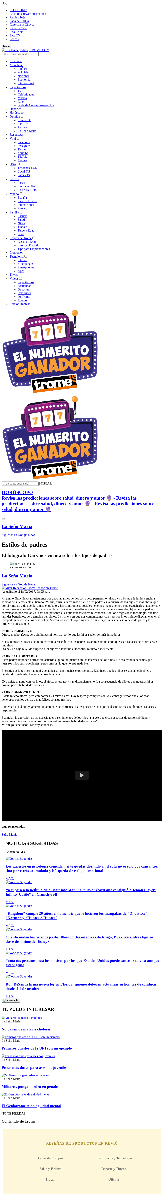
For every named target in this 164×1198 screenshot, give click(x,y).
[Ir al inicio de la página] (11, 1000)
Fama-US (24, 175)
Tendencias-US (27, 168)
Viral (13, 138)
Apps (21, 271)
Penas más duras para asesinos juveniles (34, 1067)
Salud (21, 219)
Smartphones (26, 267)
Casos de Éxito (27, 241)
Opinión (15, 116)
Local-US (24, 171)
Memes (22, 160)
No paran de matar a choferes (26, 1029)
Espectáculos (18, 87)
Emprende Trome (21, 238)
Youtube (23, 153)
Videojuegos (25, 263)
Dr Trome (24, 296)
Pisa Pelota (16, 32)
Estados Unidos (27, 201)
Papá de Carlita (19, 21)
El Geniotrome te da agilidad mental (31, 1106)
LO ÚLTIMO (18, 10)
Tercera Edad (26, 230)
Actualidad (16, 65)
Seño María (9, 834)
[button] (45, 483)
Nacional (23, 76)
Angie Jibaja (17, 17)
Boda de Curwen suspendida (28, 13)
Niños (21, 223)
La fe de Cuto (18, 28)
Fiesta (21, 182)
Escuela (22, 216)
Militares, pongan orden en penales (30, 1086)
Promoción (16, 252)
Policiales (24, 72)
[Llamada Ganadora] (50, 393)
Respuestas (17, 134)
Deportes (15, 109)
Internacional (26, 83)
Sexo (21, 234)
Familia (14, 212)
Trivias (14, 274)
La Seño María (27, 131)
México (22, 208)
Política (22, 68)
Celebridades (26, 94)
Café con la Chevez (22, 24)
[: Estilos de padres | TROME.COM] (25, 50)
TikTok (22, 156)
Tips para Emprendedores (34, 249)
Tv (19, 90)
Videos (14, 278)
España (22, 197)
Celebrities (24, 293)
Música (22, 98)
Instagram (24, 145)
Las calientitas (26, 186)
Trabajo (22, 227)
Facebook (24, 142)
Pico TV (15, 35)
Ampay (22, 127)
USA (13, 164)
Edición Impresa (20, 304)
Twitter (22, 149)
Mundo (14, 194)
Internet (22, 260)
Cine (21, 101)
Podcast (14, 39)
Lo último (16, 61)
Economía (24, 79)
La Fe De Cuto (27, 190)
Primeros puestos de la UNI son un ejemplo (37, 1048)
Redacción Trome (46, 588)
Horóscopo (17, 112)
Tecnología (17, 256)
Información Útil (28, 245)
